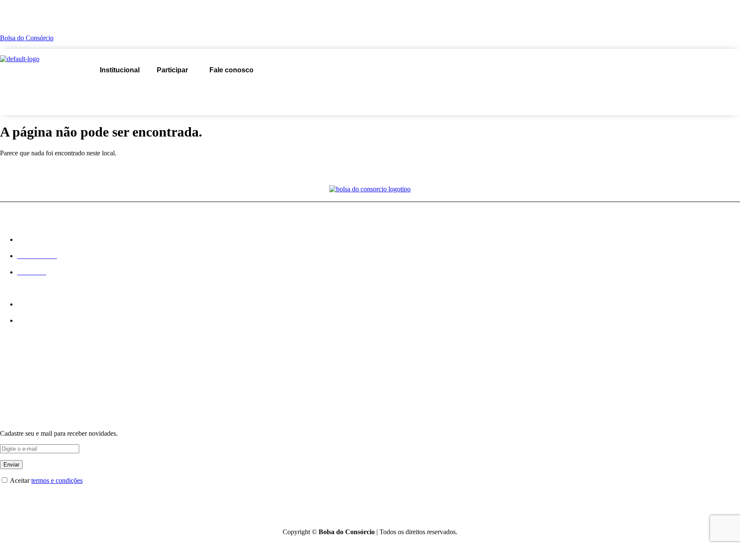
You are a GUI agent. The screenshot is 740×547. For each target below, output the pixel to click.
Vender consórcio (222, 89)
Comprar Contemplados (32, 379)
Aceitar (46, 480)
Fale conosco (231, 70)
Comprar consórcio (142, 89)
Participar (172, 70)
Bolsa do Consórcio (27, 38)
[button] (174, 70)
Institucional (120, 70)
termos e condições (57, 480)
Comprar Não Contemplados (39, 393)
